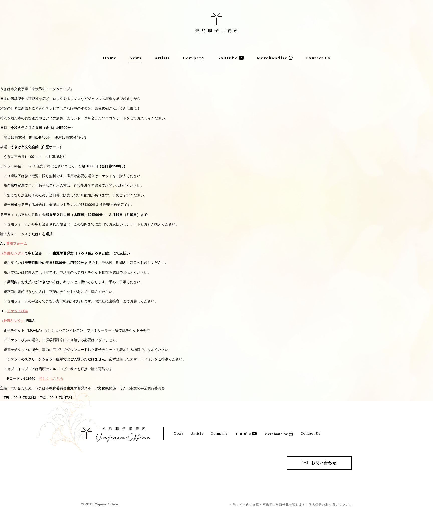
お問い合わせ (323, 463)
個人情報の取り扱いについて (330, 504)
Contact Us (318, 57)
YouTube (228, 57)
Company (194, 57)
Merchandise (272, 57)
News (136, 57)
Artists (162, 57)
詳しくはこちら (51, 378)
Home (110, 57)
